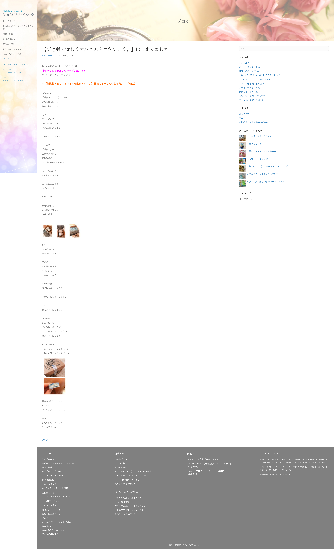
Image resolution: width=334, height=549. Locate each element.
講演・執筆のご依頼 (12, 54)
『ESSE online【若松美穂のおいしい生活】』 (209, 464)
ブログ (6, 59)
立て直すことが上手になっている (262, 174)
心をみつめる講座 (52, 471)
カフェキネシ (50, 484)
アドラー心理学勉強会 (54, 475)
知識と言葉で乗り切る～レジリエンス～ (265, 182)
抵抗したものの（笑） (249, 92)
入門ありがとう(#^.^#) (249, 88)
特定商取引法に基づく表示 (54, 530)
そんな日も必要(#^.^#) (257, 159)
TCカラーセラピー (53, 501)
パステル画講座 (51, 505)
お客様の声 (244, 114)
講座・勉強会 (9, 34)
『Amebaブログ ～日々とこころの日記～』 (208, 471)
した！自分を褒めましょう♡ (252, 84)
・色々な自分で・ (255, 144)
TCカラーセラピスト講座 (56, 488)
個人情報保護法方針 (51, 534)
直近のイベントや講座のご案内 (253, 122)
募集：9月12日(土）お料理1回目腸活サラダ (259, 75)
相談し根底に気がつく (249, 71)
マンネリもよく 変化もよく (260, 136)
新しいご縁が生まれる (249, 67)
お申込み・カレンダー (13, 49)
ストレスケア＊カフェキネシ (57, 497)
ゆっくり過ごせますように (251, 100)
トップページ (9, 21)
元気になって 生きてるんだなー (254, 79)
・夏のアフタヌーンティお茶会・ (262, 151)
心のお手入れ (245, 63)
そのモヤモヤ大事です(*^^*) (252, 96)
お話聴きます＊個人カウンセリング (18, 27)
